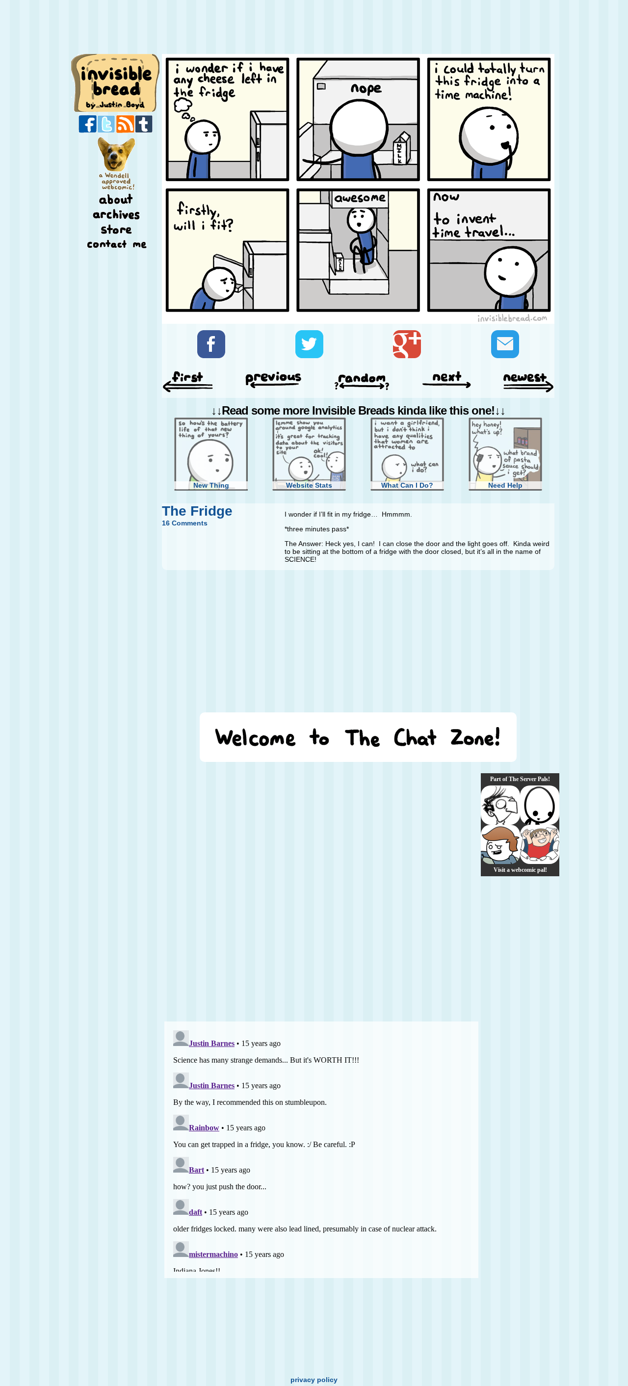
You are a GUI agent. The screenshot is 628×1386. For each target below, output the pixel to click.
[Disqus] (321, 891)
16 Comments (185, 523)
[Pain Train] (539, 844)
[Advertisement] (355, 28)
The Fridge (197, 511)
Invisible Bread (116, 82)
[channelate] (500, 844)
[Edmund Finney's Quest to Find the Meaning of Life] (500, 805)
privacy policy (314, 1380)
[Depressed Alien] (539, 805)
